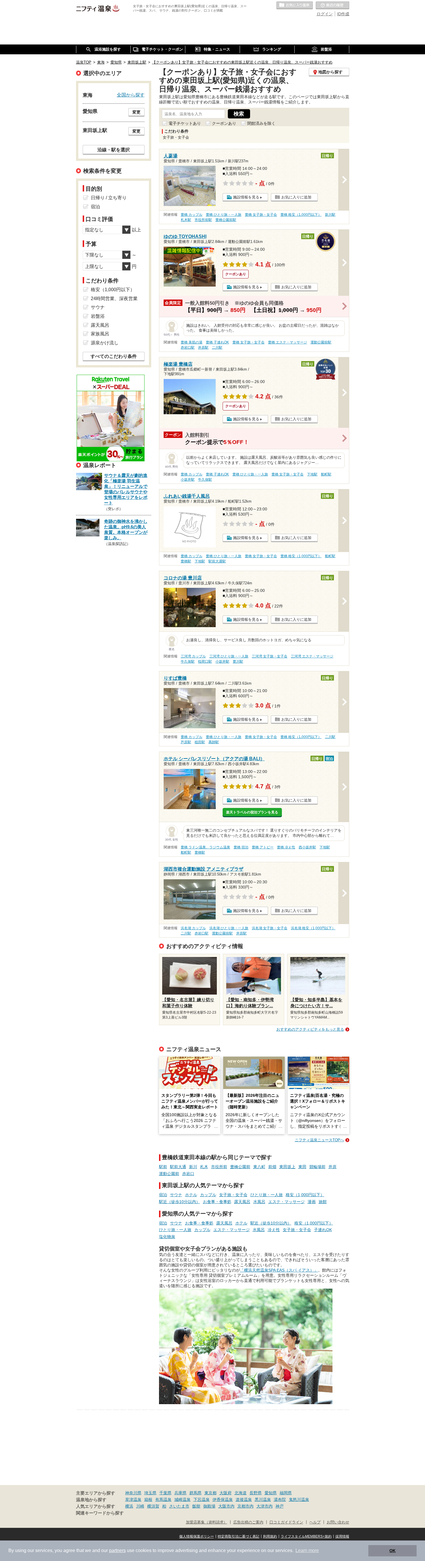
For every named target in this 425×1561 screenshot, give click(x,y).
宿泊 (163, 1194)
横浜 (129, 1506)
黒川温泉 (263, 1499)
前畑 (272, 1166)
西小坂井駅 (307, 847)
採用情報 (342, 1536)
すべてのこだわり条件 (113, 356)
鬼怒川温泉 (299, 1499)
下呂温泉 (201, 1499)
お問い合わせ (338, 1522)
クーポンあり (224, 123)
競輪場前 (317, 1166)
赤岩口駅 (188, 347)
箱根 (148, 1499)
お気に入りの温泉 (294, 5)
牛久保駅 (205, 479)
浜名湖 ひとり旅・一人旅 (228, 928)
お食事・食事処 (217, 1201)
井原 (332, 1166)
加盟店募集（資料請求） (206, 1522)
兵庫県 (180, 1493)
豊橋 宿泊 (241, 847)
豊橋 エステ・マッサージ (287, 342)
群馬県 (195, 1493)
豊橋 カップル (191, 215)
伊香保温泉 (222, 1499)
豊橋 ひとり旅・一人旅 (223, 215)
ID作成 (343, 14)
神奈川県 (133, 1493)
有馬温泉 (163, 1499)
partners (117, 1550)
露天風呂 (242, 1201)
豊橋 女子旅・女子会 (261, 215)
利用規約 (270, 1536)
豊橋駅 (186, 561)
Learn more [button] (307, 1550)
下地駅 (312, 474)
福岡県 (286, 1493)
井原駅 (203, 347)
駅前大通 (178, 1166)
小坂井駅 (188, 479)
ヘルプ (315, 1522)
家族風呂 (100, 333)
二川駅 (217, 347)
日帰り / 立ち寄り (109, 197)
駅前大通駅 (217, 561)
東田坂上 (287, 1166)
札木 (204, 1166)
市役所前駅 (203, 220)
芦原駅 (186, 742)
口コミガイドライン (286, 1522)
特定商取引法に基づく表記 (238, 1536)
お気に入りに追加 (296, 197)
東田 (302, 1166)
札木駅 (186, 220)
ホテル (191, 1194)
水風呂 (259, 1201)
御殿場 (209, 1506)
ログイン (325, 14)
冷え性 (274, 1229)
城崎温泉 (182, 1499)
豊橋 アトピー (263, 847)
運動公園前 (169, 1173)
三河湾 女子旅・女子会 (269, 656)
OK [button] (392, 1550)
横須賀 (153, 1506)
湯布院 (280, 1499)
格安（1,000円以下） (305, 1194)
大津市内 (264, 1506)
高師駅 (213, 742)
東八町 (259, 1166)
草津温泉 (133, 1499)
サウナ (176, 1194)
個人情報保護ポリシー (196, 1536)
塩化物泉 (167, 1236)
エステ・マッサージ (286, 1201)
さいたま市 (179, 1506)
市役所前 (219, 1166)
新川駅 (330, 215)
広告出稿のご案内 (248, 1522)
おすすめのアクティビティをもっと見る (310, 1029)
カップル (208, 1194)
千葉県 (165, 1493)
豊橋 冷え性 (286, 847)
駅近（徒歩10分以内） (179, 1201)
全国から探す (131, 94)
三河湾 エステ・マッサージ (312, 656)
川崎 (140, 1506)
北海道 (240, 1493)
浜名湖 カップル (193, 928)
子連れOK (323, 1229)
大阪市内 (226, 1506)
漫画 (312, 1201)
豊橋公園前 (240, 1166)
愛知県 (271, 1493)
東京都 (210, 1493)
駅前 (163, 1166)
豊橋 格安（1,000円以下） (300, 215)
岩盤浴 (98, 316)
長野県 (256, 1493)
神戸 (280, 1506)
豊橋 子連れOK (217, 342)
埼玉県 (150, 1493)
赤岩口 (188, 1173)
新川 (193, 1166)
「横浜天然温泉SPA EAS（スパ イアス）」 (279, 1270)
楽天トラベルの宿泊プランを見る (252, 812)
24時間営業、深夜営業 (114, 298)
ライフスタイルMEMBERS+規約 (306, 1536)
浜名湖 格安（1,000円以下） (313, 928)
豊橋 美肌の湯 (191, 342)
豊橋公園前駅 (225, 220)
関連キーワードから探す (100, 1513)
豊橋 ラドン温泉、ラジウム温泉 (205, 847)
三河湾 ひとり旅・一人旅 (228, 656)
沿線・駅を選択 (113, 149)
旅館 (323, 1201)
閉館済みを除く (261, 123)
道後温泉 (244, 1499)
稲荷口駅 (205, 661)
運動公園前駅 (321, 342)
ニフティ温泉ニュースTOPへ (319, 1140)
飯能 (196, 1506)
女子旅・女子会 (233, 1194)
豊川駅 (238, 661)
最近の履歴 (332, 5)
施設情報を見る (246, 197)
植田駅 (200, 742)
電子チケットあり (185, 123)
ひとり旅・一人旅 (266, 1194)
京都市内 (245, 1506)
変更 (136, 112)
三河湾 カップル (193, 656)
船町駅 (326, 474)
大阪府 (225, 1493)
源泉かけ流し (105, 342)
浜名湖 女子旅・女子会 (269, 928)
